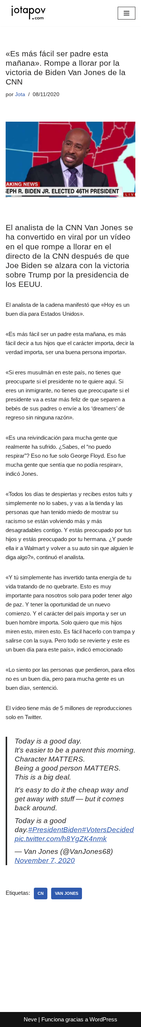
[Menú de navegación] (126, 13)
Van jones (66, 893)
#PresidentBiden (55, 830)
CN (41, 893)
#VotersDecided (108, 830)
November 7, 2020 (45, 860)
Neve (30, 1019)
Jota (20, 94)
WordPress (103, 1019)
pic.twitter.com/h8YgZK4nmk (61, 839)
